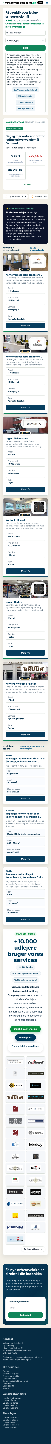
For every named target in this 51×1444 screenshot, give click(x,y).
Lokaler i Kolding (10, 1420)
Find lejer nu (25, 1037)
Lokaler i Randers (10, 1417)
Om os (6, 1371)
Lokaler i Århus (9, 1400)
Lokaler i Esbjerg (10, 1408)
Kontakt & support (11, 1373)
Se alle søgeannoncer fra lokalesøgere (32, 747)
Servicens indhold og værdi (15, 1381)
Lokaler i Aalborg (10, 1405)
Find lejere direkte (25, 108)
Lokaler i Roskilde (11, 1425)
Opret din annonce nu (25, 1029)
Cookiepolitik (9, 1386)
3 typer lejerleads (25, 102)
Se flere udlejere (33, 1249)
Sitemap (6, 1388)
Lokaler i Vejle (9, 1422)
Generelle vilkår (10, 1378)
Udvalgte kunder (25, 96)
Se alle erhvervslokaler (37, 249)
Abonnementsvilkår (11, 1376)
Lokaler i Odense (10, 1403)
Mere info (25, 325)
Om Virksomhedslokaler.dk (25, 90)
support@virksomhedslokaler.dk (18, 1350)
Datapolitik (8, 1383)
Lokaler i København (12, 1398)
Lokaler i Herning (10, 1427)
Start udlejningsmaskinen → (25, 1047)
